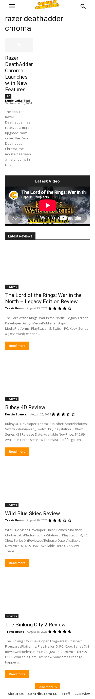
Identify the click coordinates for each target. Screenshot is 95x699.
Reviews (12, 286)
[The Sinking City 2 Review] (47, 597)
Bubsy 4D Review (25, 407)
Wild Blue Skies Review (32, 513)
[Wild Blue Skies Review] (47, 486)
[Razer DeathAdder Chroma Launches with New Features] (19, 45)
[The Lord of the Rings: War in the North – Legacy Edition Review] (47, 268)
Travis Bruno (14, 308)
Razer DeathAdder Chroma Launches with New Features (19, 74)
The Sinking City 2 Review (35, 625)
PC (8, 96)
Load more (46, 687)
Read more (17, 346)
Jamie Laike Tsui (17, 100)
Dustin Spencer (16, 414)
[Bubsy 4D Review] (47, 380)
